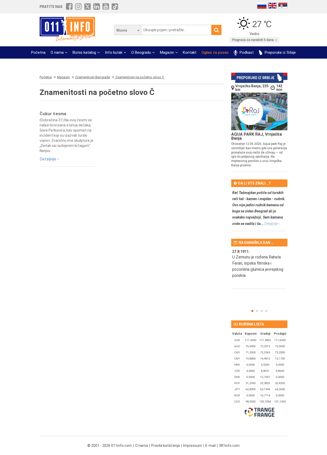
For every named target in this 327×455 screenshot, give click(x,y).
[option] (259, 269)
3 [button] (262, 311)
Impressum (192, 445)
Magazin (167, 52)
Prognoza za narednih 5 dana (253, 40)
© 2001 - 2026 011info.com (109, 445)
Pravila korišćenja (165, 445)
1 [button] (252, 311)
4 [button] (266, 311)
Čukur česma (53, 113)
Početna (38, 52)
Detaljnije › (49, 159)
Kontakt (189, 52)
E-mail (210, 445)
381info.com (229, 445)
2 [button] (257, 311)
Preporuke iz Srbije (280, 52)
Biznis (121, 30)
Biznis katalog (84, 52)
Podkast (246, 52)
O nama (57, 52)
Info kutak (113, 52)
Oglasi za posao (215, 52)
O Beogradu (141, 52)
